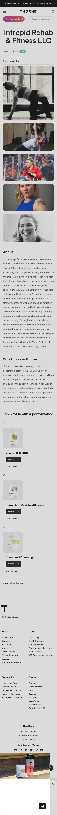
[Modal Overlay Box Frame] (25, 784)
